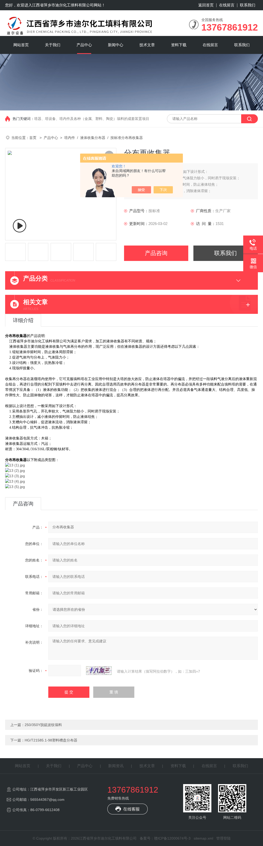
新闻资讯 (116, 766)
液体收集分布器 (92, 138)
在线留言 (226, 5)
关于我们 (52, 45)
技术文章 (147, 45)
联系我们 (247, 5)
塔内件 (69, 138)
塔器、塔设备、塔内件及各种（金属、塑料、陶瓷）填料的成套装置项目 (91, 119)
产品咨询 (156, 253)
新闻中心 (115, 45)
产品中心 (84, 45)
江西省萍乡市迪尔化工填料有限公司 (63, 5)
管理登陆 (223, 838)
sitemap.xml (203, 838)
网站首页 (21, 45)
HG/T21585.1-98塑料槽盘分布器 (51, 740)
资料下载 (178, 45)
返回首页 (206, 5)
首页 (33, 138)
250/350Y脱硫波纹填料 (43, 725)
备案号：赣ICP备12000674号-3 (165, 838)
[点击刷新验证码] (99, 670)
